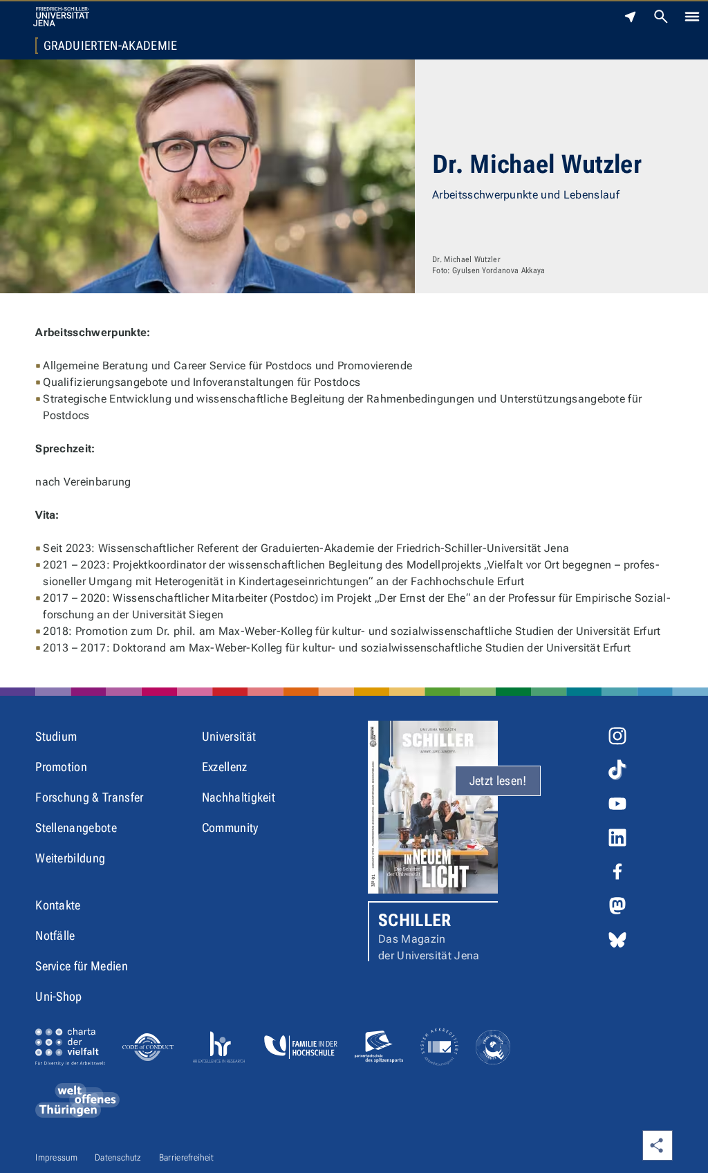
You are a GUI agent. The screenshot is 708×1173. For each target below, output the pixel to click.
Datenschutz (118, 1157)
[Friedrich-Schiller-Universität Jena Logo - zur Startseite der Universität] (61, 16)
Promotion (61, 766)
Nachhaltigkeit (238, 797)
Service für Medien (81, 966)
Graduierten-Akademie (110, 46)
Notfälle (55, 935)
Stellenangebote (76, 827)
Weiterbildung (70, 858)
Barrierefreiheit (186, 1157)
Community (230, 827)
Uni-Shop (58, 996)
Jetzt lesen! (498, 780)
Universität (229, 736)
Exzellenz (225, 766)
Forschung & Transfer (89, 797)
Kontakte (58, 905)
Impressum (56, 1157)
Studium (56, 736)
